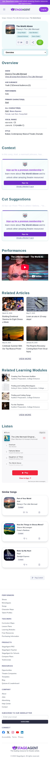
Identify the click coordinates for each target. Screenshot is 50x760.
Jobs (3, 697)
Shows (4, 599)
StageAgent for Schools (10, 653)
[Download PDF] (40, 42)
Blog (3, 680)
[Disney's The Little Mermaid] (10, 29)
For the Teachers (17, 405)
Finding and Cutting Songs (21, 395)
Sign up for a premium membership (24, 170)
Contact (5, 707)
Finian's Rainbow (23, 530)
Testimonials (6, 660)
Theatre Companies (9, 673)
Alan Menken (33, 32)
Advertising (6, 700)
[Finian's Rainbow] (9, 531)
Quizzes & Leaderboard (10, 683)
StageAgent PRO (8, 647)
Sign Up (25, 183)
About (4, 694)
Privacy (20, 737)
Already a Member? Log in (25, 186)
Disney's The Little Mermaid (27, 29)
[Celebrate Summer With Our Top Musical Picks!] (13, 333)
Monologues (6, 603)
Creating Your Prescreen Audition (23, 376)
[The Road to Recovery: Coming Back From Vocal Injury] (37, 333)
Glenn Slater (36, 36)
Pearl (19, 554)
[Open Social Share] (33, 42)
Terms (14, 737)
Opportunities (7, 670)
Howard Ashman (23, 36)
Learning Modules (8, 630)
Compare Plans (7, 656)
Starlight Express (23, 556)
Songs (4, 18)
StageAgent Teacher (9, 650)
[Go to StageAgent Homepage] (25, 748)
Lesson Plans (7, 626)
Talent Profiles (7, 613)
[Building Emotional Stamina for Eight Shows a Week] (13, 304)
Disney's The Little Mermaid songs (18, 18)
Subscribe (25, 722)
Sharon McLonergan (24, 527)
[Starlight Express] (9, 557)
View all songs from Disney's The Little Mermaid (23, 77)
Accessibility (6, 737)
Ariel (7, 103)
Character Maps (8, 609)
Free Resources (8, 633)
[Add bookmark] (39, 512)
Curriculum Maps (8, 623)
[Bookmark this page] (27, 42)
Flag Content (39, 578)
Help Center (6, 704)
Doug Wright (22, 32)
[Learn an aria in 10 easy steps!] (37, 304)
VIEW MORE (25, 359)
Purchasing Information (10, 636)
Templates (5, 677)
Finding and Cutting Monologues (23, 386)
